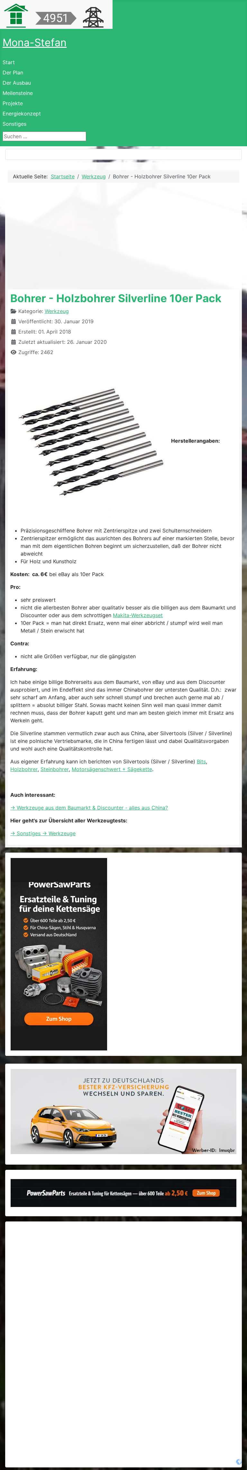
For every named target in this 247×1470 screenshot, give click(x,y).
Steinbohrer (55, 769)
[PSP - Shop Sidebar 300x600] (59, 954)
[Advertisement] (123, 236)
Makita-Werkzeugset (138, 615)
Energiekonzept (22, 113)
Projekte (13, 103)
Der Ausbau (17, 83)
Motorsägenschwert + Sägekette (112, 769)
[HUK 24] (123, 1111)
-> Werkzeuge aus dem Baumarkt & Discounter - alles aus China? (89, 807)
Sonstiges (14, 124)
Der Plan (13, 72)
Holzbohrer (24, 769)
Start (9, 62)
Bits (201, 761)
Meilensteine (18, 93)
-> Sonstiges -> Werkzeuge (43, 833)
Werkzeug (57, 311)
